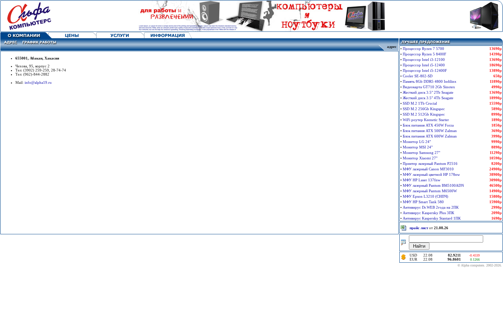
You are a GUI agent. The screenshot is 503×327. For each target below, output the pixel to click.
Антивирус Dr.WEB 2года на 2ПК (431, 207)
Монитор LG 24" (417, 142)
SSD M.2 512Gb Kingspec (424, 114)
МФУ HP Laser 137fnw (421, 180)
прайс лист (419, 228)
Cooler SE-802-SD (418, 76)
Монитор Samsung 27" (421, 153)
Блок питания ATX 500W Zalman (430, 131)
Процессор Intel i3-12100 (424, 59)
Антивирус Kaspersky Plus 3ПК (428, 213)
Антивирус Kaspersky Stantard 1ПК (432, 218)
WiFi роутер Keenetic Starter (426, 120)
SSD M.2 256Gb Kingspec (424, 109)
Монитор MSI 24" (418, 147)
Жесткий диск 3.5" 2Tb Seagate (428, 92)
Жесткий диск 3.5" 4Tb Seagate (428, 98)
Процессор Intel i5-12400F (425, 70)
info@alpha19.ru (38, 82)
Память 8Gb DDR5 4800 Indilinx (429, 81)
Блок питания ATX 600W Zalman (430, 136)
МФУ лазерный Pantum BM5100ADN (433, 185)
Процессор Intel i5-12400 (424, 65)
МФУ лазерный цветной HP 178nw (431, 174)
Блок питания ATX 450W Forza (428, 125)
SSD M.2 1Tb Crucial (420, 103)
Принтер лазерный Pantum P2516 (430, 163)
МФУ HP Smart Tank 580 (423, 202)
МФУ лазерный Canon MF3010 (428, 169)
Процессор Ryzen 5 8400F (424, 54)
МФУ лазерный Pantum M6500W (430, 191)
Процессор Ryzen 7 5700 (423, 49)
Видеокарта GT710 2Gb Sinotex (429, 87)
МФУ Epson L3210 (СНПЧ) (425, 196)
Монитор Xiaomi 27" (420, 158)
